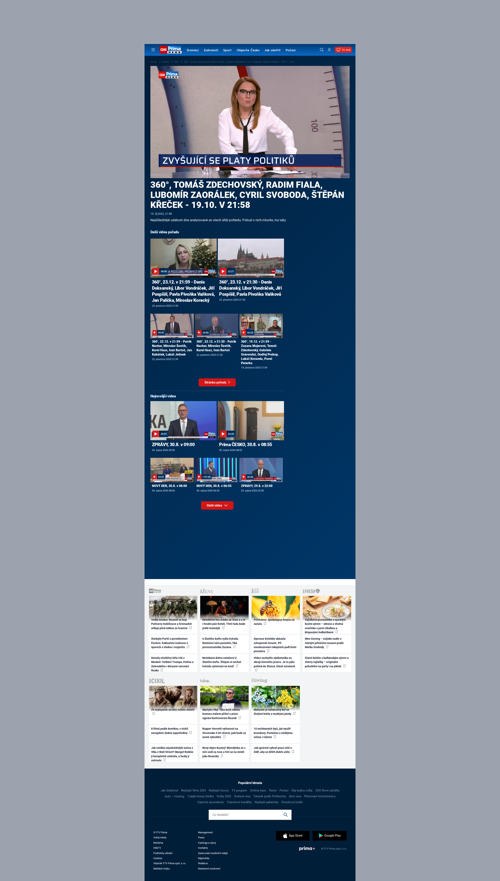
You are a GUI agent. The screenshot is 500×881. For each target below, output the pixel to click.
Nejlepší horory (219, 790)
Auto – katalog (174, 796)
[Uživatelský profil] (329, 49)
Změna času (258, 790)
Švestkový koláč (292, 802)
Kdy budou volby (301, 790)
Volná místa (159, 837)
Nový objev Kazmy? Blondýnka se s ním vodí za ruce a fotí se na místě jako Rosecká (224, 752)
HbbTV (157, 847)
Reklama (158, 842)
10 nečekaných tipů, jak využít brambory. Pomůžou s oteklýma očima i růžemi (273, 733)
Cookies (157, 858)
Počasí (291, 50)
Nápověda (203, 858)
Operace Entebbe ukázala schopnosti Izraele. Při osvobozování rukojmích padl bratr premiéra (275, 645)
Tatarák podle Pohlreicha (270, 796)
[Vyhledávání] (321, 49)
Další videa (215, 505)
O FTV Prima (160, 832)
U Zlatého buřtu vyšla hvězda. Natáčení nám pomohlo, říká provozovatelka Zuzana (220, 643)
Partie (273, 790)
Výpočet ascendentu (210, 802)
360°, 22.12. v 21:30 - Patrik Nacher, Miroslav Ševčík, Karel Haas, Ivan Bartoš (216, 346)
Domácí (193, 50)
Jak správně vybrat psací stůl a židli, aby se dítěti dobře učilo (273, 749)
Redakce (203, 863)
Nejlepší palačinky (267, 802)
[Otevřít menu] (153, 49)
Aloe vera (295, 796)
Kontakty (203, 847)
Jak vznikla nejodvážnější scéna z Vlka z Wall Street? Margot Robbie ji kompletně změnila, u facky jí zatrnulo (172, 754)
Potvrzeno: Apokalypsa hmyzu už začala (274, 621)
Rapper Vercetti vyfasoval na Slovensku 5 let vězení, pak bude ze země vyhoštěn (224, 733)
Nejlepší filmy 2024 (193, 790)
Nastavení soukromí (209, 868)
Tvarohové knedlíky (239, 802)
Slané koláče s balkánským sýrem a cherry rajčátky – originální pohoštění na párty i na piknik (327, 662)
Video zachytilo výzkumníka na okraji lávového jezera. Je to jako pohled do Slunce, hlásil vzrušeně (274, 662)
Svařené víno (242, 796)
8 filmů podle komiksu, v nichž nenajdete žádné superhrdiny (169, 730)
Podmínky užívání (162, 853)
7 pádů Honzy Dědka (200, 796)
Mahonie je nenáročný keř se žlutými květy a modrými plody (273, 711)
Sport (227, 50)
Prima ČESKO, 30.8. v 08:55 (245, 444)
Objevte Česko (248, 50)
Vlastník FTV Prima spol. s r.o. (169, 863)
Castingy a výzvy (207, 842)
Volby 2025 (224, 796)
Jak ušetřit (273, 50)
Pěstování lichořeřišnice (320, 796)
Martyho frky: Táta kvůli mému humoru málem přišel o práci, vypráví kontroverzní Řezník (221, 714)
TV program (239, 790)
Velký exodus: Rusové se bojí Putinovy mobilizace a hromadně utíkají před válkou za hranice (171, 624)
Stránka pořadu (215, 382)
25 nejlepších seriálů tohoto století (172, 709)
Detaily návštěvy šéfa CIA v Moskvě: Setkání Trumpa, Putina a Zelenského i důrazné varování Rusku (172, 664)
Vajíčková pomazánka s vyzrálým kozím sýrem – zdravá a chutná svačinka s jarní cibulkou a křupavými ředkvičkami (325, 626)
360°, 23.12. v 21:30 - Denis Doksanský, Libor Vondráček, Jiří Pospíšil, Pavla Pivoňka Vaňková (250, 288)
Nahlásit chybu (161, 868)
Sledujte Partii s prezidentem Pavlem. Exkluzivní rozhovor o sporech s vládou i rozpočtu (169, 643)
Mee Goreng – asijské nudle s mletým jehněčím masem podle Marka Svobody (324, 643)
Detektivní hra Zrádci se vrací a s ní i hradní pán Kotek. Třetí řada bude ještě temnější (223, 624)
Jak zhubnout (169, 790)
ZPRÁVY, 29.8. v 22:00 (256, 486)
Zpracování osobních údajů (213, 853)
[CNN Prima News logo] (171, 50)
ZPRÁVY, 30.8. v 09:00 (173, 444)
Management (205, 832)
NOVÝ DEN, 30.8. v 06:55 (213, 486)
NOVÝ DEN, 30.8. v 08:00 (169, 486)
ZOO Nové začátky (327, 790)
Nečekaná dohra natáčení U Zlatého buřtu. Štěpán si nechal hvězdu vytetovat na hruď (221, 662)
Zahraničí (211, 50)
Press (201, 837)
